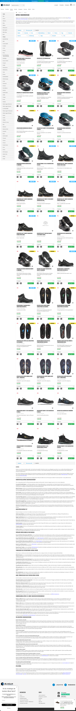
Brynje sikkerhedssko (67, 672)
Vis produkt (25, 46)
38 (44, 48)
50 (68, 157)
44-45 (21, 369)
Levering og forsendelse (24, 699)
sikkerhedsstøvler (32, 615)
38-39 (44, 296)
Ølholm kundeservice (55, 594)
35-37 (40, 296)
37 (21, 49)
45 (25, 51)
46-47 (25, 369)
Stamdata (40, 698)
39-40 (49, 332)
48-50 (45, 298)
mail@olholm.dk (71, 685)
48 (44, 52)
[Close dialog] (16, 687)
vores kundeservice (66, 662)
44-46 (72, 331)
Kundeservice (22, 696)
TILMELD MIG (8, 704)
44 (22, 51)
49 (46, 52)
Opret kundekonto (42, 695)
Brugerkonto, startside (43, 696)
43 (19, 51)
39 (23, 49)
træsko (25, 673)
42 (32, 49)
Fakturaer (40, 701)
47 (30, 51)
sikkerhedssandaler (24, 18)
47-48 (66, 334)
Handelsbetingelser (23, 698)
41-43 (68, 331)
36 (18, 49)
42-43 (51, 296)
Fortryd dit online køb (23, 703)
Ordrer (40, 699)
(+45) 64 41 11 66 (59, 685)
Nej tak (8, 708)
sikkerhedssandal (40, 537)
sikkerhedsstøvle (39, 541)
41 (29, 49)
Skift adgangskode (42, 703)
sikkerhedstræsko (64, 474)
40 (26, 49)
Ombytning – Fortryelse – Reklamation (26, 701)
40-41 (47, 296)
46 (49, 50)
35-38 (60, 331)
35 (18, 400)
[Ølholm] (7, 684)
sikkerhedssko (34, 544)
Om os (21, 695)
